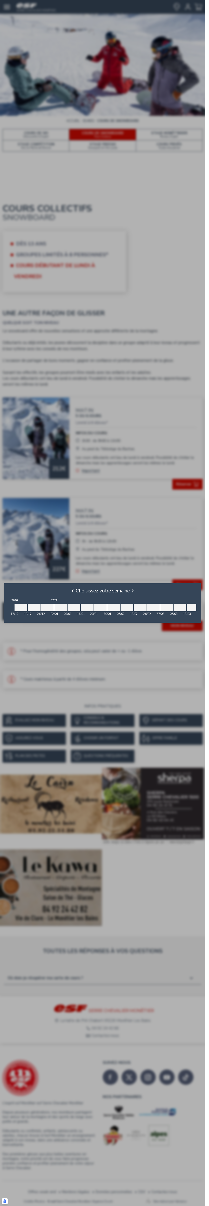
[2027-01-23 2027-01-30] (100, 607)
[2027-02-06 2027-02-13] (127, 607)
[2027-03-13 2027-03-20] (193, 607)
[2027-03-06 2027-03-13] (180, 607)
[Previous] (73, 591)
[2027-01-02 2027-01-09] (60, 607)
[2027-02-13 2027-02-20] (140, 607)
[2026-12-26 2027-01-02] (47, 607)
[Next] (133, 591)
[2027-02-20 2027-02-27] (153, 607)
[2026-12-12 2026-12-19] (21, 607)
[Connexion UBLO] (5, 1201)
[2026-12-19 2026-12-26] (34, 607)
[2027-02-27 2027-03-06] (166, 607)
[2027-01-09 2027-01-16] (74, 607)
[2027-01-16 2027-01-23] (87, 607)
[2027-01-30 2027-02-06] (113, 607)
